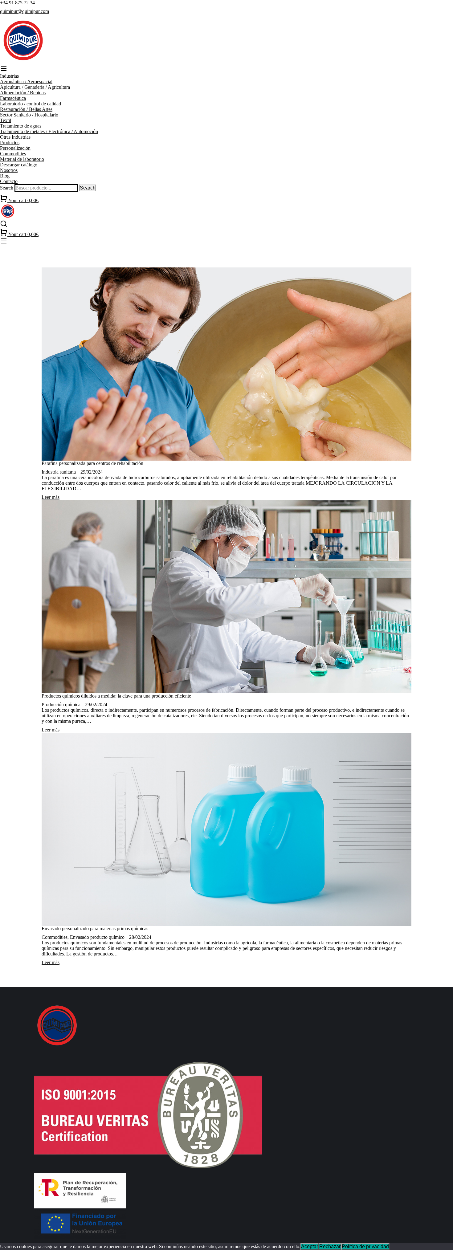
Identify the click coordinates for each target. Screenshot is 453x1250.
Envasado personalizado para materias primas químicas (95, 928)
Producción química (61, 704)
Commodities (54, 937)
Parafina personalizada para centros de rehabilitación (92, 463)
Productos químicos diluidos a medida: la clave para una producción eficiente (116, 695)
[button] (226, 69)
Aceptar (309, 1246)
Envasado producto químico (97, 937)
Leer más (50, 497)
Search (6, 187)
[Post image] (226, 364)
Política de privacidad (365, 1246)
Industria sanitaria (59, 471)
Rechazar (330, 1246)
